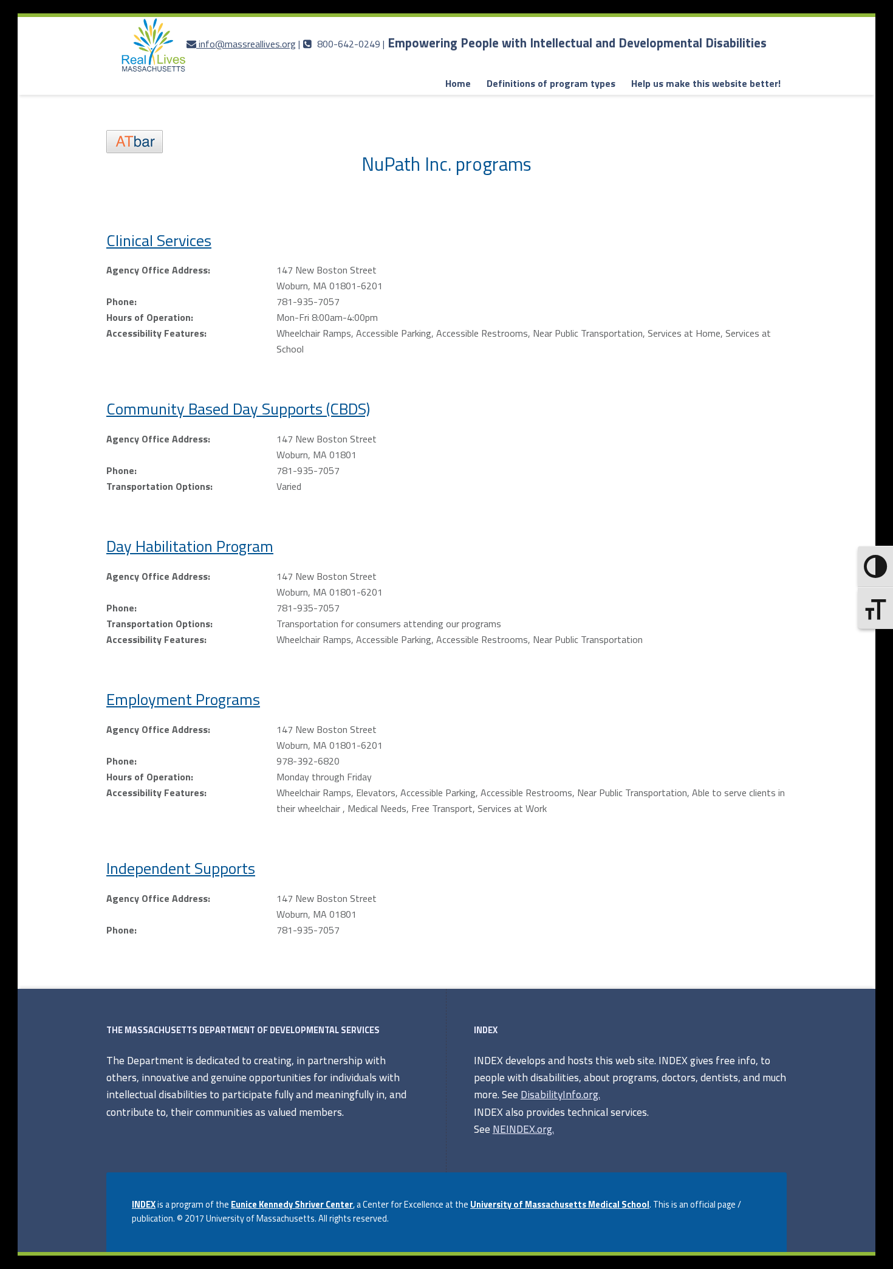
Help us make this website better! (706, 83)
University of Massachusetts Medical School (559, 1204)
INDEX (144, 1204)
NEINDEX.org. (523, 1129)
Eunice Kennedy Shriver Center (292, 1204)
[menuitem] (458, 84)
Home (458, 83)
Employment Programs (183, 699)
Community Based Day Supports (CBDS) (238, 409)
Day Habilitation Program (189, 546)
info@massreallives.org (247, 43)
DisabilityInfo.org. (560, 1094)
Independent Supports (180, 868)
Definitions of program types (551, 83)
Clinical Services (158, 240)
